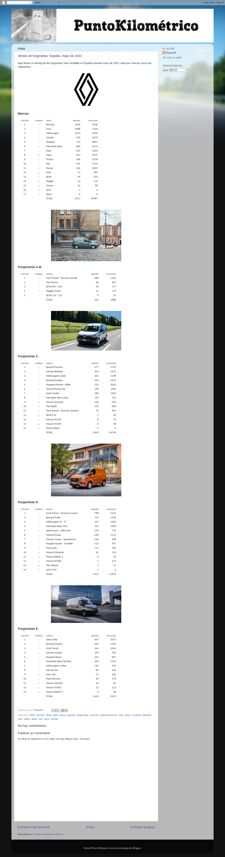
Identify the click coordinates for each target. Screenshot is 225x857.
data (55, 715)
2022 (32, 715)
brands (40, 715)
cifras (49, 715)
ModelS (147, 715)
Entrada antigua (143, 827)
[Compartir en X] (59, 710)
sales (27, 719)
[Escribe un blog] (56, 710)
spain (34, 719)
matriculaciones (108, 715)
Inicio (90, 827)
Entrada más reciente (34, 827)
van (41, 719)
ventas (54, 719)
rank (20, 719)
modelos (137, 715)
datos (62, 715)
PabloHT (171, 52)
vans (46, 719)
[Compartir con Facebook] (63, 710)
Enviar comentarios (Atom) (48, 834)
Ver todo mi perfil (172, 57)
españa (71, 715)
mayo (127, 715)
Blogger (137, 848)
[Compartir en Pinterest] (66, 710)
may (120, 715)
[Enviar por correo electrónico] (53, 710)
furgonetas (83, 715)
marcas (94, 715)
